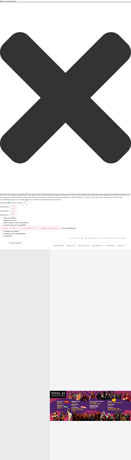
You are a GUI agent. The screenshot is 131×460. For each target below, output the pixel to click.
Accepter (5, 228)
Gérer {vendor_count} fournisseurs (16, 223)
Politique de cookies (11, 231)
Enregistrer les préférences (49, 228)
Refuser (14, 228)
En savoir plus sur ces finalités (15, 225)
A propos (110, 246)
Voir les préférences (28, 228)
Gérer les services (10, 220)
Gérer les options (10, 218)
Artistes (71, 246)
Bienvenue (59, 246)
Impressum (8, 236)
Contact (121, 246)
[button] (65, 98)
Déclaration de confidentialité (14, 234)
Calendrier (97, 246)
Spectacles (83, 246)
